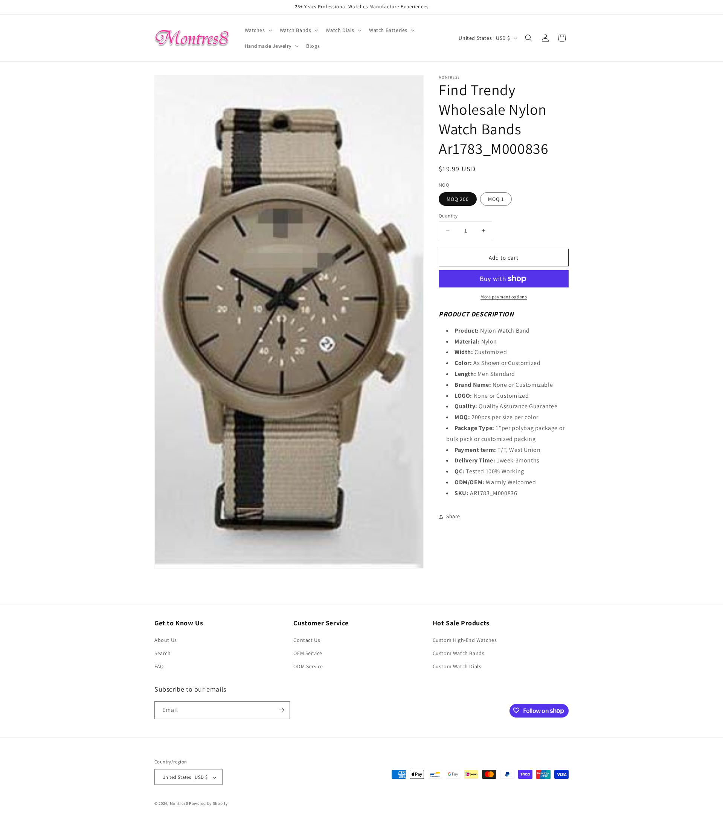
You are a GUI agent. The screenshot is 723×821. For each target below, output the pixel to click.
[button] (257, 30)
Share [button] (453, 516)
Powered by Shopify (208, 803)
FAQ (159, 666)
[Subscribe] (281, 710)
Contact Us (306, 640)
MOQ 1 (496, 199)
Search (162, 653)
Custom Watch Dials (457, 666)
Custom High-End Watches (465, 640)
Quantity (448, 216)
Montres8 (179, 803)
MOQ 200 (458, 199)
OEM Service (307, 653)
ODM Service (308, 666)
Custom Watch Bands (459, 653)
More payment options (503, 297)
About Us (165, 640)
